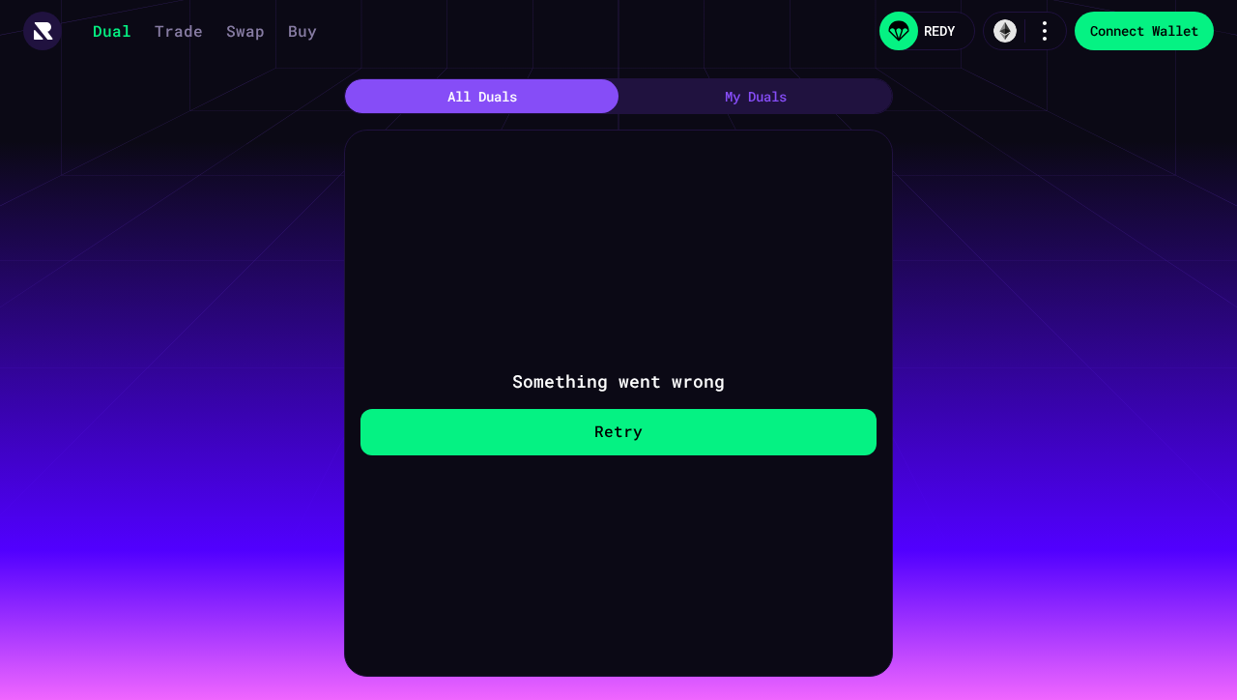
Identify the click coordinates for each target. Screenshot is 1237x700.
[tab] (481, 96)
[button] (42, 31)
